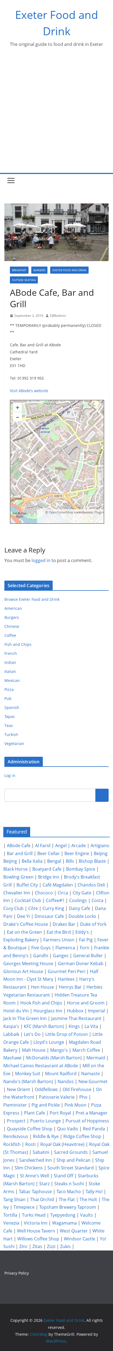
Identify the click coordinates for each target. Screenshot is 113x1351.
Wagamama (64, 1223)
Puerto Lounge (45, 1121)
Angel (61, 845)
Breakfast (19, 270)
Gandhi (40, 956)
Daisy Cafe (79, 908)
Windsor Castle (79, 1239)
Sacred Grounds (71, 1152)
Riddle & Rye (46, 1136)
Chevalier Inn (16, 893)
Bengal (54, 861)
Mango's (59, 1050)
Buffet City (27, 885)
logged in (41, 560)
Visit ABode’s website (29, 390)
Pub (8, 698)
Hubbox (75, 1011)
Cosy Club (13, 908)
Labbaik (11, 1034)
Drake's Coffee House (25, 924)
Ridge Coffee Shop (82, 1136)
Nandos (66, 1081)
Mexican (12, 680)
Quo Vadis (67, 1129)
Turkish (11, 734)
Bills (70, 861)
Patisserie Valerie (57, 1097)
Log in (9, 775)
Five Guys (41, 948)
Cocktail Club (28, 900)
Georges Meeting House (28, 963)
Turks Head (34, 1215)
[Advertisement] (56, 114)
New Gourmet (93, 1081)
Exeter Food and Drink (69, 270)
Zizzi (51, 1246)
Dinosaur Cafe (49, 916)
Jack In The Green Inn (25, 1018)
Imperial (96, 1011)
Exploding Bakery (21, 940)
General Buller (88, 956)
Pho (83, 1097)
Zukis (65, 1246)
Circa (63, 893)
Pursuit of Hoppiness (87, 1121)
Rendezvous (15, 1136)
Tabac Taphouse (35, 1192)
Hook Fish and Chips (41, 1003)
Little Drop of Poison (66, 1034)
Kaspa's (11, 1026)
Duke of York (93, 924)
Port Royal (60, 1113)
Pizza (9, 689)
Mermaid (95, 1058)
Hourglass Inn (47, 1011)
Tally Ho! (94, 1192)
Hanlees (66, 979)
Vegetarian (14, 743)
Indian (10, 662)
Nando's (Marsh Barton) (28, 1081)
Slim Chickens (29, 1168)
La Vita (91, 1026)
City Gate (82, 893)
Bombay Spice (80, 869)
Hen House (42, 987)
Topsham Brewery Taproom (67, 1207)
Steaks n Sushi (69, 1184)
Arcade (78, 845)
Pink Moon (75, 1105)
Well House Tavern (36, 1231)
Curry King (53, 908)
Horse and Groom (85, 1003)
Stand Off (63, 1176)
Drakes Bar (64, 924)
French (10, 653)
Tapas (9, 716)
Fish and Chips (18, 644)
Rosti (30, 1144)
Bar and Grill (20, 853)
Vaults (86, 1215)
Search (102, 795)
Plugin (99, 512)
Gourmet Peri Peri (66, 971)
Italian (10, 671)
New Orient (18, 1089)
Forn (84, 948)
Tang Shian (14, 1199)
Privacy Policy (16, 1273)
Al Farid (42, 845)
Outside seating (24, 280)
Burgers (39, 270)
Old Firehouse (77, 1089)
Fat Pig (86, 940)
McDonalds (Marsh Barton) (54, 1058)
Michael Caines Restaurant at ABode (40, 1066)
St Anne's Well (34, 1176)
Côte (33, 908)
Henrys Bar (70, 987)
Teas (8, 725)
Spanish (11, 707)
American (13, 608)
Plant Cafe (34, 1113)
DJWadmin (58, 315)
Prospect (16, 1121)
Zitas (37, 1246)
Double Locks (82, 916)
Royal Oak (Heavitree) (62, 1144)
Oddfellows (46, 1089)
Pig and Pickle (46, 1105)
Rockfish (12, 1144)
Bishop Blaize (92, 861)
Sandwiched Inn (35, 1160)
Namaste (90, 1074)
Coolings (78, 900)
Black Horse (15, 869)
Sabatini (41, 1152)
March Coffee (86, 1050)
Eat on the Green (24, 932)
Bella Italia (32, 861)
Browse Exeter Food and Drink (32, 599)
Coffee (10, 635)
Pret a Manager (92, 1113)
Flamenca (65, 948)
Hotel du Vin (16, 1011)
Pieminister (15, 1105)
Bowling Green (18, 877)
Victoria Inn (35, 1223)
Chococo (44, 893)
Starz (44, 1184)
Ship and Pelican (73, 1160)
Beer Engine (76, 853)
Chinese (11, 626)
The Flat (67, 1199)
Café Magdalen (58, 885)
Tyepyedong (62, 1215)
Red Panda (94, 1129)
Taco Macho (68, 1192)
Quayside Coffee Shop (29, 1129)
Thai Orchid (42, 1199)
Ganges (61, 956)
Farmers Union (58, 940)
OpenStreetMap (61, 512)
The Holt (88, 1199)
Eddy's (82, 932)
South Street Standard (70, 1168)
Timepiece (24, 1207)
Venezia (11, 1223)
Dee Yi (23, 916)
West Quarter (74, 1231)
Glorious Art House (23, 971)
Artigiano (100, 845)
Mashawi (12, 1058)
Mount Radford (61, 1074)
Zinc (23, 1246)
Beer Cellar (48, 853)
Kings (74, 1026)
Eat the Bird (59, 932)
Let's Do (32, 1034)
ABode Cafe (18, 845)
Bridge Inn (48, 877)
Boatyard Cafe (46, 869)
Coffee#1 (55, 900)
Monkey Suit (27, 1074)
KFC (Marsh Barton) (44, 1026)
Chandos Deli (91, 885)
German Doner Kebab (80, 963)
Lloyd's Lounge (48, 1042)
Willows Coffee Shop (38, 1239)
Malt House (34, 1050)
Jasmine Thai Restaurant (76, 1018)
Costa (97, 900)
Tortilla (10, 1215)
